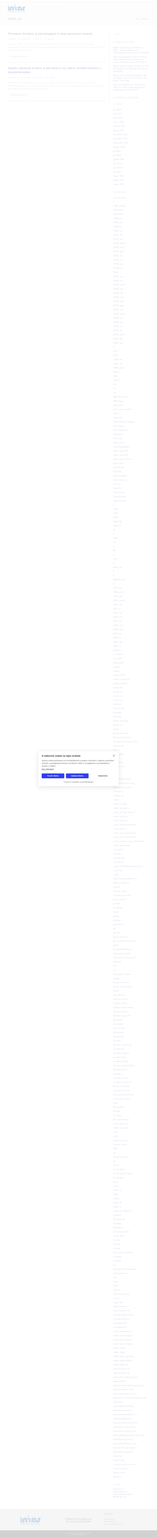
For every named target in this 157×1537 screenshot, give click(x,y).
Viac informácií (48, 769)
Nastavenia (103, 776)
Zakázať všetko (77, 776)
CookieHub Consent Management (82, 782)
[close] (114, 756)
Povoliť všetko (53, 776)
